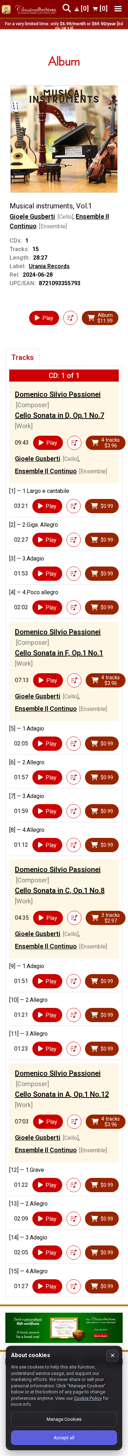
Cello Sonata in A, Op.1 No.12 (62, 1094)
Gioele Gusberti (32, 216)
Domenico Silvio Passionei (58, 394)
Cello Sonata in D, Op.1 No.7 (59, 415)
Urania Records (49, 266)
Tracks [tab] (22, 357)
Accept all (64, 1437)
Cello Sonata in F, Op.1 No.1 (59, 653)
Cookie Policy (88, 1398)
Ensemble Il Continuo (46, 471)
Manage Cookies (64, 1419)
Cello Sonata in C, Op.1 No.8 (60, 890)
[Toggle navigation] (118, 8)
